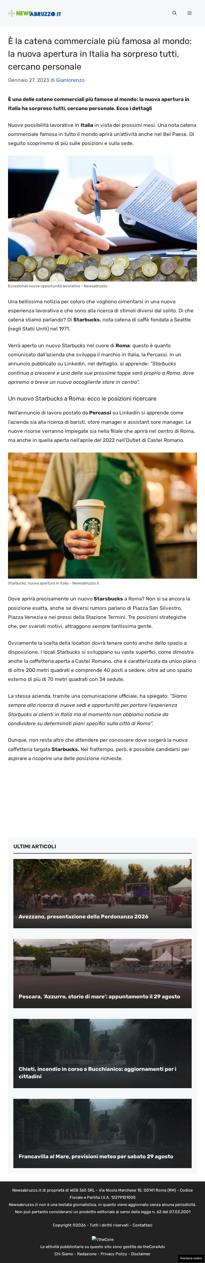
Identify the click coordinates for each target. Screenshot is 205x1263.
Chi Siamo (63, 1254)
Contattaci (142, 1225)
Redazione (87, 1254)
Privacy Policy (114, 1254)
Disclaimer (141, 1254)
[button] (174, 13)
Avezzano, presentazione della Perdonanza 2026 (83, 916)
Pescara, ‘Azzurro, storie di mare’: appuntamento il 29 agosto (99, 996)
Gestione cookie (191, 1258)
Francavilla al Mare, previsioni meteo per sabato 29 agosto (96, 1156)
